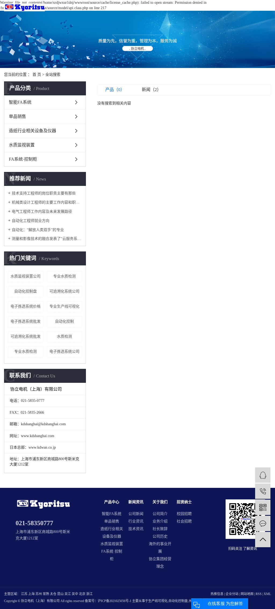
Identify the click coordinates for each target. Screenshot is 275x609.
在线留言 (240, 9)
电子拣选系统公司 (64, 351)
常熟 (46, 594)
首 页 (36, 75)
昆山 (60, 594)
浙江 (89, 594)
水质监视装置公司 (25, 276)
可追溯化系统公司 (64, 291)
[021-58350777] (262, 491)
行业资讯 (135, 521)
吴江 (67, 594)
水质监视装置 (22, 145)
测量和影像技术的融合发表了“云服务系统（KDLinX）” (47, 239)
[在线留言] (262, 523)
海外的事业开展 (160, 547)
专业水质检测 (64, 276)
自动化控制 (64, 321)
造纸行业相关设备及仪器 (32, 130)
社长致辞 (160, 529)
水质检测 (64, 336)
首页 (143, 9)
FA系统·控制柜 (23, 159)
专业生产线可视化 (64, 306)
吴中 (75, 594)
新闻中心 (220, 9)
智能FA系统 (20, 102)
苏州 (38, 594)
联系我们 (260, 9)
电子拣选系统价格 (25, 306)
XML (267, 594)
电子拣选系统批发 (25, 321)
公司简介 (160, 514)
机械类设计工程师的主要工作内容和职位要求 (47, 202)
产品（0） (115, 89)
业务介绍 (160, 521)
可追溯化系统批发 (25, 336)
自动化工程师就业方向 (30, 221)
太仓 (53, 594)
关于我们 (200, 9)
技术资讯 (135, 529)
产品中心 (159, 9)
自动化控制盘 (25, 291)
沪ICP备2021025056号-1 (114, 601)
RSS (259, 594)
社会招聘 (184, 521)
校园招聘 (184, 514)
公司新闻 (135, 514)
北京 (82, 594)
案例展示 (179, 9)
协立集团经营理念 (160, 562)
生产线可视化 (158, 601)
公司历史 (160, 536)
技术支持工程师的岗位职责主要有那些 (44, 193)
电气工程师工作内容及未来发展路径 (42, 212)
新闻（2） (151, 89)
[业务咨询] (262, 475)
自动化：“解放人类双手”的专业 (38, 230)
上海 (31, 594)
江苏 (24, 594)
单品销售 (17, 116)
